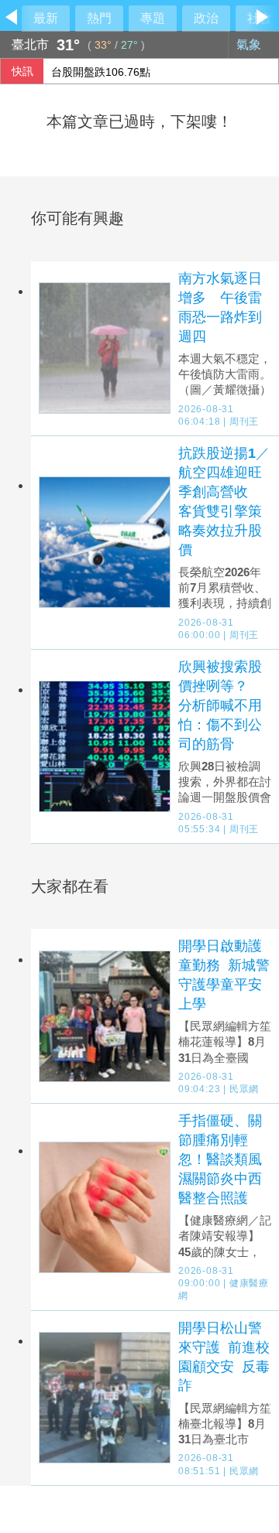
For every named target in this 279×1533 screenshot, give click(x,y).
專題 (152, 18)
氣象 (250, 44)
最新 (45, 18)
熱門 (99, 18)
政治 (206, 18)
